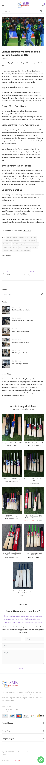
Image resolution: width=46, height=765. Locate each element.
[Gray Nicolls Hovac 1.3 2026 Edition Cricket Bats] (12, 537)
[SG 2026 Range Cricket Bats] (34, 427)
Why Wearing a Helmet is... (20, 364)
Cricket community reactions (11, 241)
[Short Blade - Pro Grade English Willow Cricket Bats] (23, 575)
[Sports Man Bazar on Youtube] (19, 760)
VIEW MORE (23, 604)
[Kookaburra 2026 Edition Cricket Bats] (34, 463)
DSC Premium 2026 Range (11, 479)
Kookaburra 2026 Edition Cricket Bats (34, 480)
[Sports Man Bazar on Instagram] (15, 760)
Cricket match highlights (10, 247)
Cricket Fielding (17, 244)
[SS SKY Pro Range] (12, 500)
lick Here (27, 230)
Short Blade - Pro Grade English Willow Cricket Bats (23, 592)
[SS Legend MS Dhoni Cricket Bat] (12, 427)
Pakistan (10, 211)
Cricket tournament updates (11, 250)
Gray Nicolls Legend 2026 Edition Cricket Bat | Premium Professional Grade (34, 518)
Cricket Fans (6, 244)
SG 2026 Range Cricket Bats (34, 443)
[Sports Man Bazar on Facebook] (12, 760)
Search (4, 755)
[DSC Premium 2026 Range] (12, 463)
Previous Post (15, 273)
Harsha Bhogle (25, 250)
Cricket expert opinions (29, 241)
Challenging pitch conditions (27, 237)
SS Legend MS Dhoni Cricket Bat (12, 443)
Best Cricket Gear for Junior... (21, 342)
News (5, 59)
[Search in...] (40, 11)
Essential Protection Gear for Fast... (23, 321)
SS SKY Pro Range (12, 516)
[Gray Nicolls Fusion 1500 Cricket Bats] (34, 537)
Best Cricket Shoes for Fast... (21, 310)
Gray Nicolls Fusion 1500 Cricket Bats (34, 554)
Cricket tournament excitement (28, 247)
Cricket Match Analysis (31, 244)
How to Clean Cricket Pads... (21, 331)
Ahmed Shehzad (12, 237)
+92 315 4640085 (10, 709)
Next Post (34, 273)
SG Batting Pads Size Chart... (21, 353)
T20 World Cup (15, 76)
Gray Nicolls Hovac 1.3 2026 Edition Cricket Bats (12, 554)
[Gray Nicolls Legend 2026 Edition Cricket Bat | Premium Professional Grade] (34, 500)
